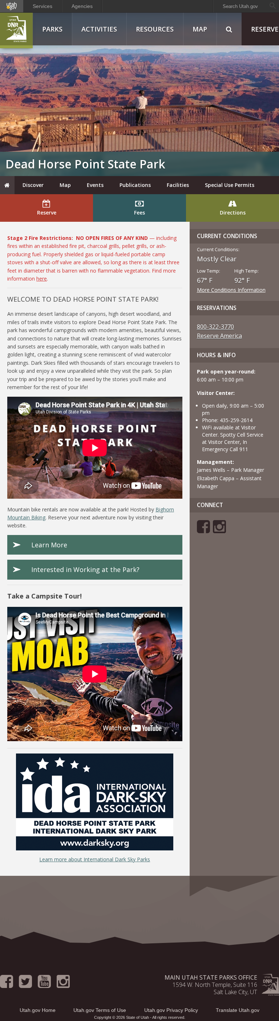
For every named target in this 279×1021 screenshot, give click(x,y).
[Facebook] (203, 530)
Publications (135, 184)
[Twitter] (25, 985)
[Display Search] (229, 29)
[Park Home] (7, 185)
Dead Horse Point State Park (85, 164)
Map (200, 29)
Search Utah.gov (240, 6)
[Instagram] (219, 530)
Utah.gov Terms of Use (99, 1010)
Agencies (82, 6)
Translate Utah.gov (237, 1010)
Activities (99, 29)
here (41, 278)
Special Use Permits (229, 184)
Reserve (46, 212)
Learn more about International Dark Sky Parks (94, 859)
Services (42, 6)
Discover (33, 184)
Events (95, 184)
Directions (233, 212)
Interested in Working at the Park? (85, 569)
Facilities (178, 184)
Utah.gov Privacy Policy (171, 1010)
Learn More (49, 544)
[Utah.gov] (11, 6)
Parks (52, 29)
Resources (155, 29)
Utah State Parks (16, 30)
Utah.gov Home (38, 1010)
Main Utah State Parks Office (211, 977)
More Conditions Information (231, 289)
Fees (139, 212)
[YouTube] (44, 985)
